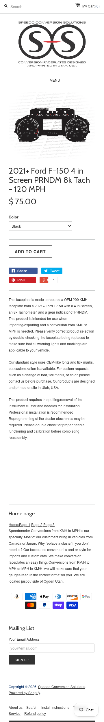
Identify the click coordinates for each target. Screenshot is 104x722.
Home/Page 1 (19, 524)
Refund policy (35, 713)
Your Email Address (24, 639)
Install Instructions (55, 707)
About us (16, 707)
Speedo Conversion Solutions (61, 686)
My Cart (91, 5)
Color (13, 217)
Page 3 (49, 524)
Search (32, 707)
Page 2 (36, 524)
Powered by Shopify (24, 692)
